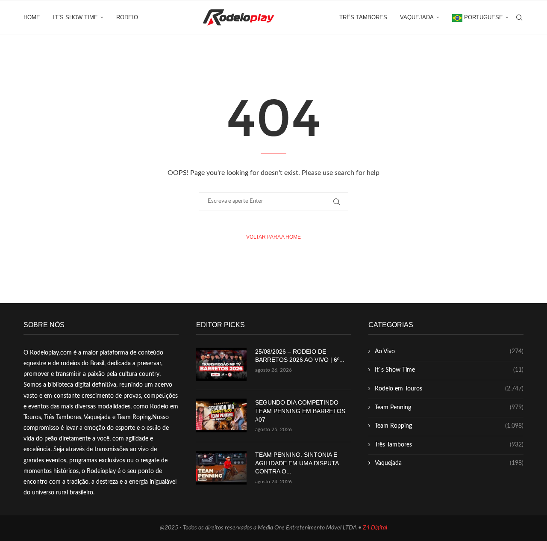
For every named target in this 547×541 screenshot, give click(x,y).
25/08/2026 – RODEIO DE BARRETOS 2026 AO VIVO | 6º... (299, 356)
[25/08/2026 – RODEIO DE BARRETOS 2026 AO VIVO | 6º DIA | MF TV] (221, 364)
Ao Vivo (449, 352)
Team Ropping (449, 426)
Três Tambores (363, 17)
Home (32, 17)
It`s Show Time (75, 17)
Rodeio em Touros (449, 389)
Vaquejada (417, 17)
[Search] (519, 17)
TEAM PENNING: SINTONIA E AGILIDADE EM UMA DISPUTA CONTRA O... (296, 463)
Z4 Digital (375, 528)
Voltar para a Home (273, 237)
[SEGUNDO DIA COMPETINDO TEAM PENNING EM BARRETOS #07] (221, 415)
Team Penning (449, 408)
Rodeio (127, 17)
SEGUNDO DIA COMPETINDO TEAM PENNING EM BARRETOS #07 (300, 411)
